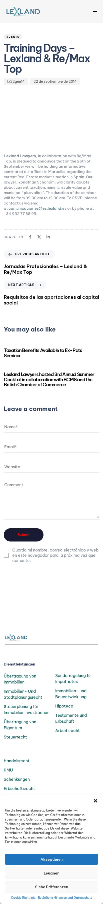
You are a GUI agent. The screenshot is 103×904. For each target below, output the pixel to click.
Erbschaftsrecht (19, 788)
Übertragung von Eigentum (20, 724)
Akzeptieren (51, 859)
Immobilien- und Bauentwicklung (70, 693)
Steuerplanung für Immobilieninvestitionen (26, 709)
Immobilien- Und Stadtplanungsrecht (23, 694)
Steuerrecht (15, 737)
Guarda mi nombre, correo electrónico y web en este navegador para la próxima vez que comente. (55, 555)
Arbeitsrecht (67, 730)
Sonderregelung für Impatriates (73, 678)
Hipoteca (64, 706)
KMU (8, 770)
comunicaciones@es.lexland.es (37, 208)
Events (13, 36)
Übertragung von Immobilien (20, 679)
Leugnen (52, 873)
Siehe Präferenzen (51, 886)
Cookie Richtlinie (23, 898)
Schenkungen (17, 779)
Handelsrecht (17, 760)
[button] (95, 800)
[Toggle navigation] (82, 11)
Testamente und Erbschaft (71, 718)
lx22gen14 (16, 81)
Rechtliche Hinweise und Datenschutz (65, 898)
